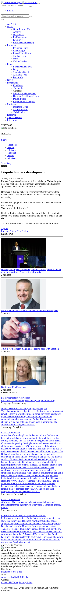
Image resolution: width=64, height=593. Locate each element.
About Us (5, 577)
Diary (15, 69)
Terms (15, 582)
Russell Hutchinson (22, 53)
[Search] (30, 16)
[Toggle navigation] (38, 3)
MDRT (16, 58)
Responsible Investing (23, 42)
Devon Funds (19, 98)
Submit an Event (21, 72)
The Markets (19, 88)
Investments (12, 82)
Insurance (11, 45)
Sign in (4, 228)
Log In (10, 10)
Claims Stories (20, 61)
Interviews (12, 120)
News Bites (18, 34)
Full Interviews (20, 37)
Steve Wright (19, 50)
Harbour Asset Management (26, 96)
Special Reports (14, 117)
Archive (17, 32)
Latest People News (22, 66)
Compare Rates (20, 109)
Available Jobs (20, 74)
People (10, 64)
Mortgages (12, 104)
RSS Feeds (22, 577)
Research (11, 115)
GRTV (10, 80)
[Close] (2, 19)
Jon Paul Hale (19, 56)
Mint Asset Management (24, 93)
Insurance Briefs (20, 48)
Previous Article (9, 231)
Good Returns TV (21, 29)
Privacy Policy (25, 582)
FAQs (14, 577)
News (10, 26)
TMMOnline (19, 112)
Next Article (22, 231)
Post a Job (18, 77)
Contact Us (6, 582)
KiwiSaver (18, 40)
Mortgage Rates (20, 106)
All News (11, 24)
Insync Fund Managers (24, 101)
